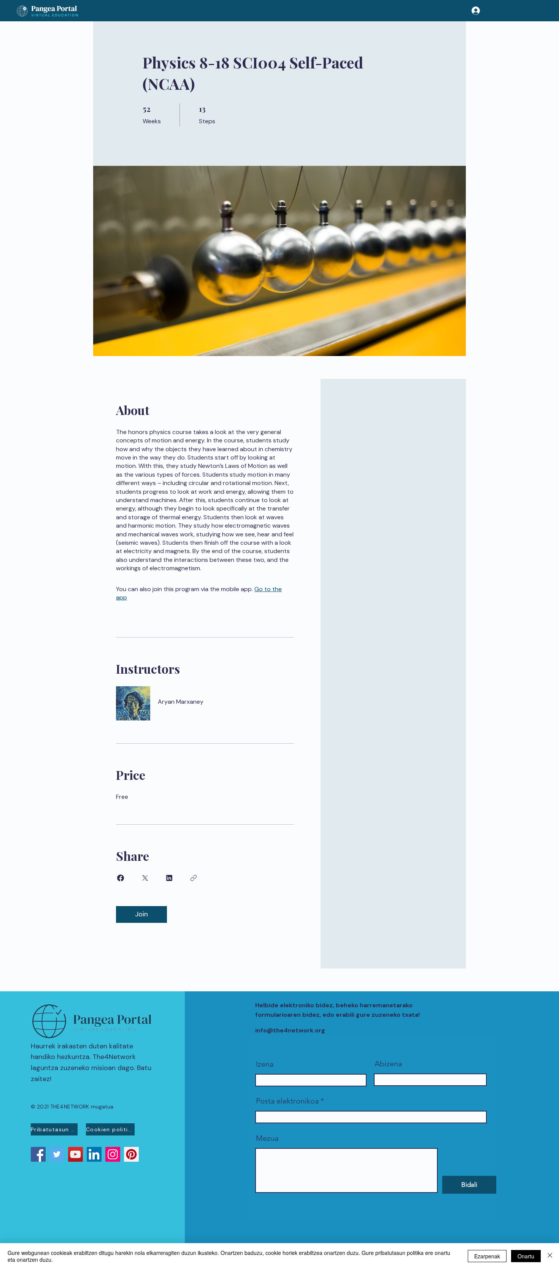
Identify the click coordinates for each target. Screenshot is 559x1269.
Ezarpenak (487, 1256)
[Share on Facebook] (120, 878)
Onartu (526, 1256)
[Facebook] (38, 1154)
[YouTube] (75, 1154)
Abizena (388, 1063)
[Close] (549, 1256)
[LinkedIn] (94, 1154)
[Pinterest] (131, 1154)
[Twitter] (56, 1154)
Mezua (267, 1138)
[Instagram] (112, 1154)
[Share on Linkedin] (169, 878)
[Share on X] (144, 878)
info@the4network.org (290, 1030)
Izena (264, 1064)
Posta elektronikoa (287, 1101)
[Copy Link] (193, 878)
